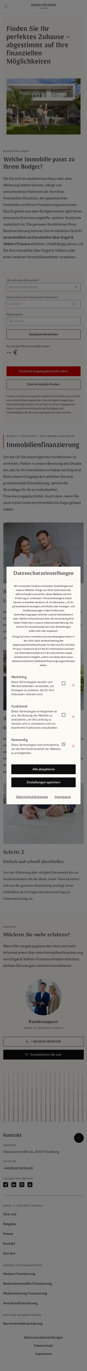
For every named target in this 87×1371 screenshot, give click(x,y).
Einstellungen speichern (43, 782)
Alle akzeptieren (43, 769)
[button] (43, 685)
